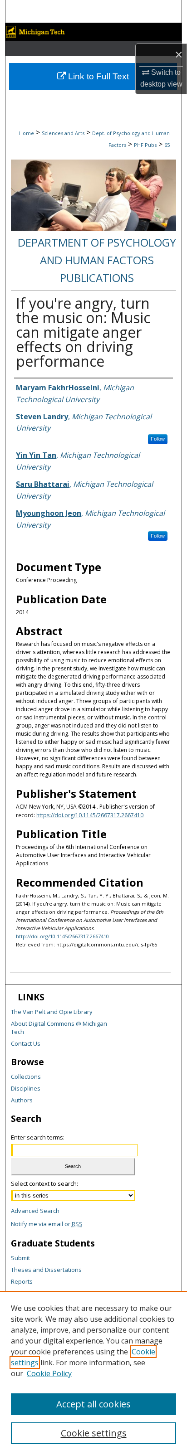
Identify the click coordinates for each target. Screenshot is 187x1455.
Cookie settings (94, 1433)
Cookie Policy (49, 1373)
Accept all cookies (93, 1404)
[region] (93, 1373)
